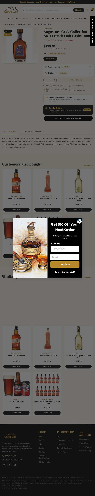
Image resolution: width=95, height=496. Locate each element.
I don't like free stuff (65, 272)
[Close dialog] (79, 221)
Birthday (55, 243)
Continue (64, 264)
